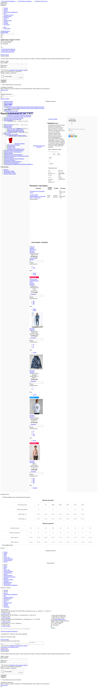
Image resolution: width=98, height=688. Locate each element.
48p (34, 303)
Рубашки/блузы (8, 582)
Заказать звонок (5, 54)
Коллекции (6, 24)
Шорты (6, 561)
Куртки (6, 552)
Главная (6, 8)
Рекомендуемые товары (10, 173)
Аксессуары (7, 557)
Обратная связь (8, 20)
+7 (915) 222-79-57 (5, 613)
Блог (5, 13)
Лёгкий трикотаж (8, 559)
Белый (34, 440)
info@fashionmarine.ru (60, 619)
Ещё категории (4, 167)
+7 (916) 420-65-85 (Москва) (8, 1)
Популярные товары (9, 171)
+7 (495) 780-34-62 (5, 618)
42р (34, 481)
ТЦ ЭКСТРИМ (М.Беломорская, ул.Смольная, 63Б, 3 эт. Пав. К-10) (38, 196)
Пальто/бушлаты (8, 575)
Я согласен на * (15, 645)
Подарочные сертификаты (10, 12)
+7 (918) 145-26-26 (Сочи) (41, 1)
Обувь (5, 554)
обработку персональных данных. (18, 70)
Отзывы (6, 23)
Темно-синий (34, 273)
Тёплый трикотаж (8, 579)
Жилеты (6, 578)
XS (33, 344)
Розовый (35, 487)
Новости (6, 21)
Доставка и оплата (8, 15)
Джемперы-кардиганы (9, 576)
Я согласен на (15, 70)
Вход (5, 27)
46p (34, 302)
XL (33, 434)
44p (34, 301)
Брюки (5, 553)
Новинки (6, 169)
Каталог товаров (5, 98)
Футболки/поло (8, 560)
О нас (5, 19)
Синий (34, 352)
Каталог (6, 9)
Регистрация (7, 28)
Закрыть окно (4, 90)
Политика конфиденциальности (9, 631)
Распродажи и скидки (9, 172)
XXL (34, 268)
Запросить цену (14, 647)
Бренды (6, 10)
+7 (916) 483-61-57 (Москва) (24, 1)
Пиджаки (6, 581)
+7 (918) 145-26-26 (5, 626)
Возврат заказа (7, 16)
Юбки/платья (7, 583)
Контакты (6, 17)
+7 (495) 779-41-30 (5, 622)
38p (34, 478)
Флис (5, 556)
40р (34, 480)
